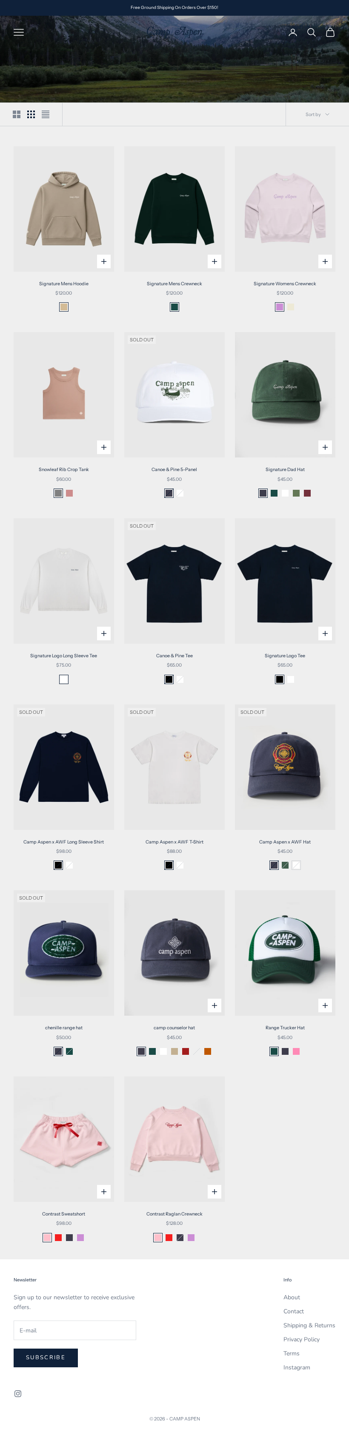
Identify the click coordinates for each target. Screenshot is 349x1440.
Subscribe (46, 1357)
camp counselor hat (174, 1028)
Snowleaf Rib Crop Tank (64, 469)
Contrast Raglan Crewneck (174, 1214)
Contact (293, 1311)
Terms (291, 1353)
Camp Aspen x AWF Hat (285, 842)
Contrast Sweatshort (63, 1214)
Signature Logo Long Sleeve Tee (63, 656)
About (291, 1297)
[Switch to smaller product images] (31, 114)
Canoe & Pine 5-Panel (174, 469)
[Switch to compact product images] (45, 114)
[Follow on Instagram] (18, 1393)
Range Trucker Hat (285, 1028)
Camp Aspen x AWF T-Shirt (174, 842)
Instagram (296, 1367)
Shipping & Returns (309, 1325)
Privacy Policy (301, 1339)
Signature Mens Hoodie (64, 284)
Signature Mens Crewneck (174, 284)
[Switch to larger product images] (16, 114)
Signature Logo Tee (285, 656)
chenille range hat (64, 1028)
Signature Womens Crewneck (285, 284)
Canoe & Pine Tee (174, 656)
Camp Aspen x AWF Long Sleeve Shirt (63, 842)
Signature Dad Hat (285, 469)
